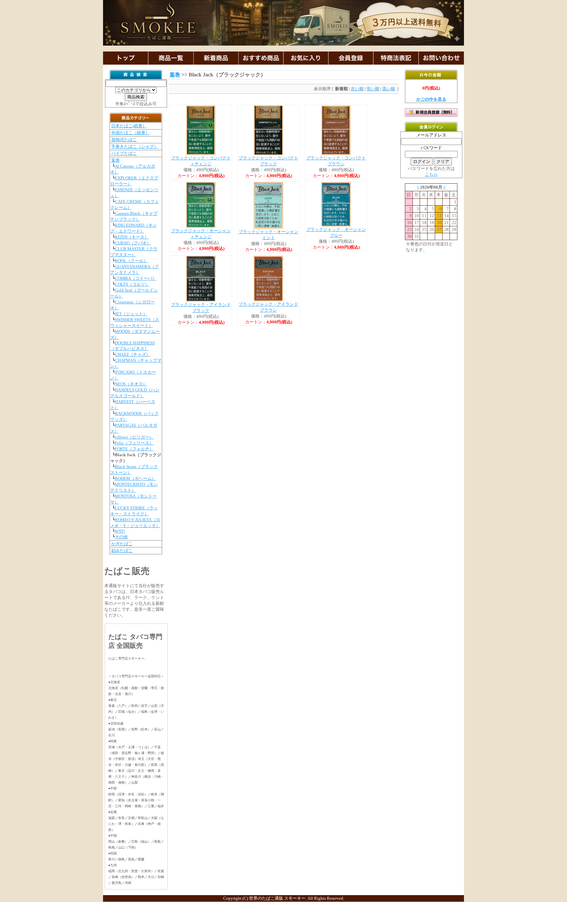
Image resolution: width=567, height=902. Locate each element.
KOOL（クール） (131, 260)
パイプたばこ (124, 153)
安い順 (373, 88)
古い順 (357, 88)
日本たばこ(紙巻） (129, 125)
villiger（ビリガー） (134, 437)
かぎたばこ (122, 543)
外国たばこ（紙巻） (130, 132)
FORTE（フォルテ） (134, 448)
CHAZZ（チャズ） (132, 354)
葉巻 (115, 160)
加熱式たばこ (124, 139)
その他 (121, 536)
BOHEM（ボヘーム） (135, 478)
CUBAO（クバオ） (133, 242)
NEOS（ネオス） (131, 383)
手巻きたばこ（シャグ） (134, 146)
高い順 (388, 88)
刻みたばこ (122, 550)
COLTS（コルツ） (132, 284)
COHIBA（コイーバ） (136, 278)
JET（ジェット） (131, 313)
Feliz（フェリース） (134, 443)
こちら (431, 174)
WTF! (120, 531)
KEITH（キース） (132, 237)
